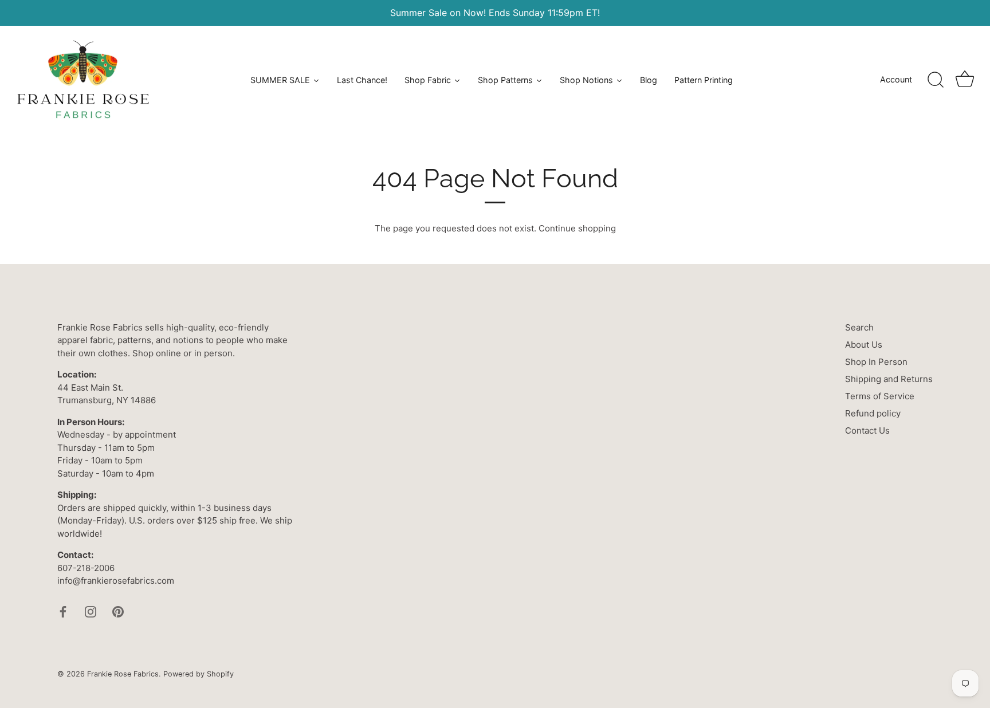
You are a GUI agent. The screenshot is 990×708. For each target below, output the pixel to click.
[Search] (935, 80)
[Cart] (964, 80)
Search (859, 327)
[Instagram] (90, 610)
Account (896, 79)
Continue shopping (577, 228)
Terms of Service (879, 396)
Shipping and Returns (889, 378)
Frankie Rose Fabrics (123, 674)
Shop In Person (876, 361)
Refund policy (873, 413)
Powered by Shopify (198, 674)
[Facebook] (63, 610)
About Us (863, 344)
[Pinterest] (118, 610)
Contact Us (867, 430)
